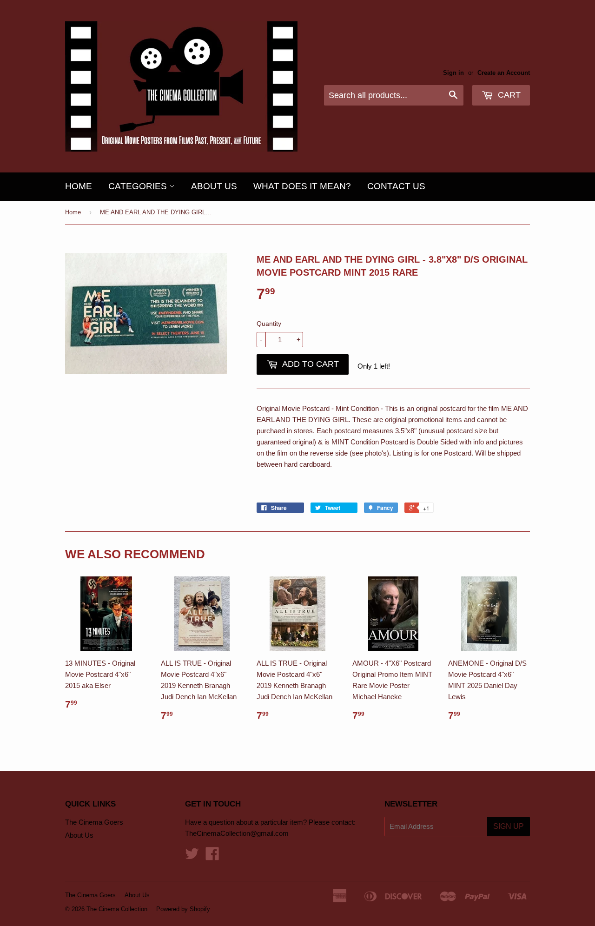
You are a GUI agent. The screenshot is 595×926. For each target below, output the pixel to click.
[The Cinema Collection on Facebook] (212, 856)
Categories (138, 186)
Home (78, 186)
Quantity (269, 323)
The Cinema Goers (94, 822)
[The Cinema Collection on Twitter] (192, 856)
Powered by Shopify (183, 909)
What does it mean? (302, 186)
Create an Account (503, 72)
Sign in (453, 72)
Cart (508, 94)
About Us (214, 186)
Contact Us (396, 186)
